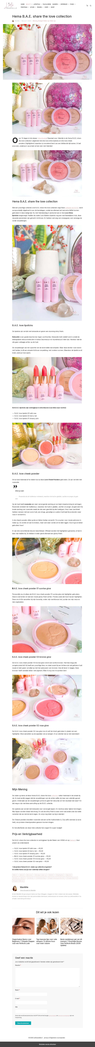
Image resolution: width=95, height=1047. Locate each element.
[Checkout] (87, 6)
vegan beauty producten (56, 878)
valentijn (31, 878)
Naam (17, 990)
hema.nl (73, 840)
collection (54, 795)
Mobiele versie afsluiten (47, 1044)
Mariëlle (17, 21)
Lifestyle (37, 4)
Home (22, 4)
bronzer (30, 875)
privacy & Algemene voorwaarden (54, 1037)
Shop (52, 7)
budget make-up (41, 875)
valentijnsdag (41, 878)
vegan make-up (19, 881)
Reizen (39, 7)
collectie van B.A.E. (72, 208)
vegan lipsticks (72, 878)
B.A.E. (15, 875)
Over (46, 7)
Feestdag (24, 7)
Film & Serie (47, 4)
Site (16, 1007)
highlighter (60, 875)
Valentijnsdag (42, 138)
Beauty (28, 4)
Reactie (18, 965)
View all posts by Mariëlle (28, 890)
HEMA (51, 875)
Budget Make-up (43, 21)
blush (22, 875)
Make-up (52, 21)
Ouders (55, 4)
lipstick (69, 875)
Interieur (64, 4)
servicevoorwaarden (63, 1015)
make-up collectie (19, 878)
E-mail (17, 998)
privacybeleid (52, 1015)
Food (72, 4)
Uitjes (32, 7)
